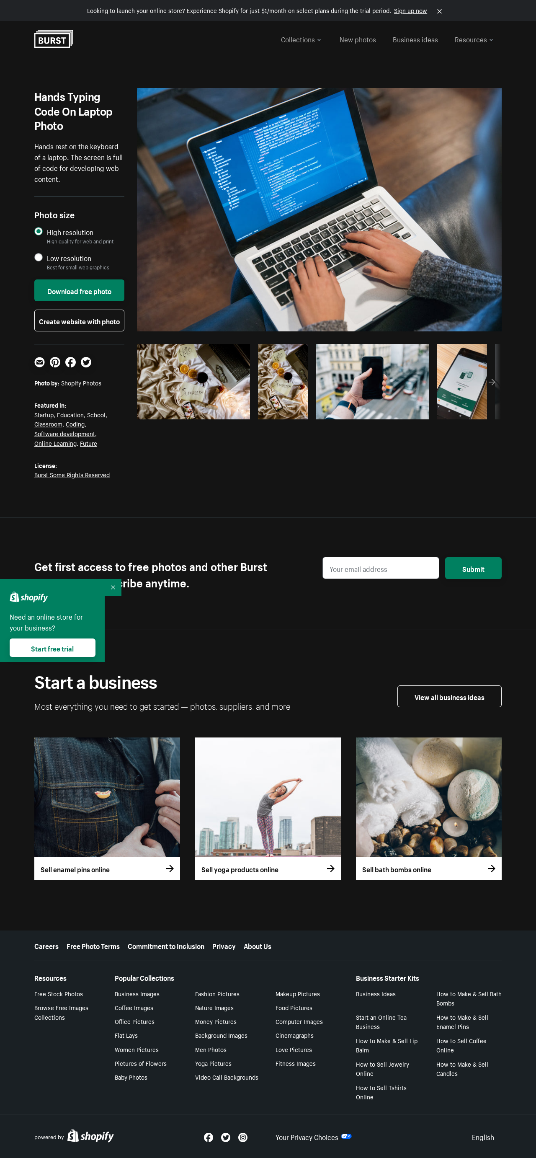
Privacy (224, 945)
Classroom (48, 423)
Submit (473, 568)
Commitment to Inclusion (166, 945)
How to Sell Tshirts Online (381, 1092)
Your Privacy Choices (307, 1136)
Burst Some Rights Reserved (72, 474)
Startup (44, 414)
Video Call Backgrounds (226, 1076)
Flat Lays (126, 1034)
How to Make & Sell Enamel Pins (462, 1021)
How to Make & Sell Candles (462, 1068)
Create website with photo (79, 320)
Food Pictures (294, 1007)
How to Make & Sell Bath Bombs (469, 998)
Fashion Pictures (217, 993)
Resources (471, 38)
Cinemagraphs (295, 1034)
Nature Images (214, 1007)
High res (192, 410)
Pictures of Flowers (141, 1063)
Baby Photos (131, 1076)
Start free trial (52, 647)
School (96, 414)
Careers (46, 945)
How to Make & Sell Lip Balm (386, 1045)
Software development (64, 433)
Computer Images (299, 1021)
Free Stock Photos (58, 993)
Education (70, 414)
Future (88, 442)
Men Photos (211, 1049)
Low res (225, 410)
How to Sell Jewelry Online (382, 1068)
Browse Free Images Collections (61, 1012)
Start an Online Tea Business (381, 1021)
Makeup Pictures (298, 993)
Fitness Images (296, 1063)
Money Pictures (216, 1021)
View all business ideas (449, 696)
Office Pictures (135, 1021)
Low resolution (69, 258)
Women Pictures (137, 1049)
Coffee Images (134, 1007)
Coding (75, 423)
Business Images (137, 993)
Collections (298, 38)
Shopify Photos (81, 382)
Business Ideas (376, 993)
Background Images (221, 1034)
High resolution (70, 232)
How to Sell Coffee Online (461, 1045)
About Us (257, 945)
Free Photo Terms (93, 945)
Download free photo (79, 290)
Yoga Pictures (213, 1063)
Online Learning (55, 442)
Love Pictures (294, 1049)
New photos (358, 38)
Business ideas (415, 38)
